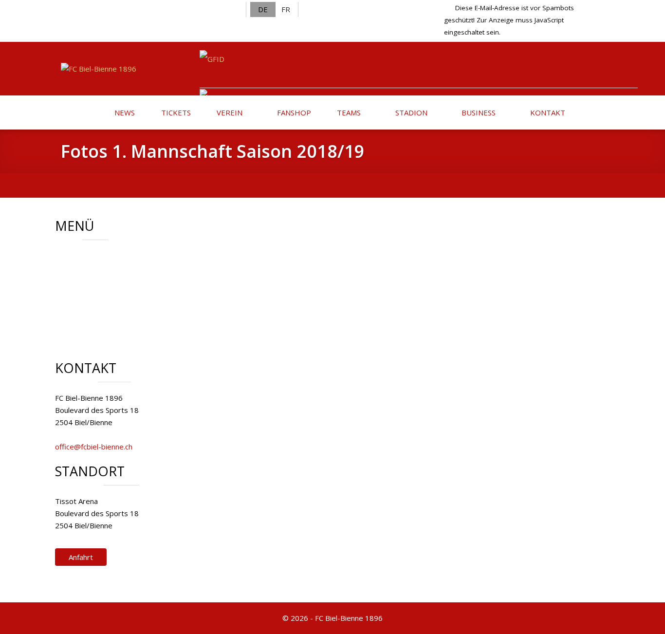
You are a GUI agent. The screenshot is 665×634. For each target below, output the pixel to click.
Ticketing (94, 292)
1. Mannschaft (102, 280)
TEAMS (348, 112)
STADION (410, 112)
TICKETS (175, 112)
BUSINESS (478, 112)
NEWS (123, 112)
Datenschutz (100, 329)
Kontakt (92, 304)
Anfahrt (81, 557)
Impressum (98, 316)
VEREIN (228, 112)
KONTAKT (546, 112)
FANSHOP (293, 112)
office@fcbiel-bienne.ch (93, 446)
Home (89, 256)
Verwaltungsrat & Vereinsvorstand (137, 268)
